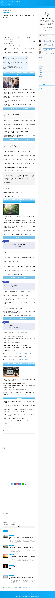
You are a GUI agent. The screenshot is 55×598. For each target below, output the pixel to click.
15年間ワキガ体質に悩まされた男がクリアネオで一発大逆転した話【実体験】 (49, 49)
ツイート (40, 86)
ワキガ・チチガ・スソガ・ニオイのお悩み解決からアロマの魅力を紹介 (27, 595)
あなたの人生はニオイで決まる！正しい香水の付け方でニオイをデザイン (17, 353)
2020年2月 (41, 57)
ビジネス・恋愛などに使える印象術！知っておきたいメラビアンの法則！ (19, 585)
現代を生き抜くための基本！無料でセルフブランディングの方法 (16, 62)
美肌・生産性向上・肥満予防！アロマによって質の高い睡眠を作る (18, 587)
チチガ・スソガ (12, 6)
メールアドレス (7, 426)
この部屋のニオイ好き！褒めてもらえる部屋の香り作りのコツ (21, 547)
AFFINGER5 (37, 596)
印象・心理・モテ (6, 489)
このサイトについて (39, 6)
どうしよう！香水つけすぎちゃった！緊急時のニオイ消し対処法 (16, 359)
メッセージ (5, 434)
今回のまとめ (6, 68)
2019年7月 (41, 68)
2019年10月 (41, 64)
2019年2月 (41, 78)
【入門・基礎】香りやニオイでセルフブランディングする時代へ (16, 58)
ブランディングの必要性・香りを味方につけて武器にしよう (15, 67)
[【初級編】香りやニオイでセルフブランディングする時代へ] (20, 484)
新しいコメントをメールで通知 (9, 522)
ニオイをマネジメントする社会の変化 (12, 59)
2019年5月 (41, 72)
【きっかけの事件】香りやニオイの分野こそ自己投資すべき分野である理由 (48, 41)
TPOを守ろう (8, 63)
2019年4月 (41, 74)
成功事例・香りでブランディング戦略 (12, 61)
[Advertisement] (19, 28)
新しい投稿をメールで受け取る (9, 524)
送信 (3, 448)
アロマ (21, 6)
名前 (5, 423)
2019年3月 (41, 76)
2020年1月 (41, 59)
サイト (4, 430)
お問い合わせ (30, 6)
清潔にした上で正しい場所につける (12, 66)
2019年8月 (41, 66)
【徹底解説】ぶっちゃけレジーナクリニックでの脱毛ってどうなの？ (48, 45)
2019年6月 (41, 70)
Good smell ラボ (5, 4)
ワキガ (4, 6)
